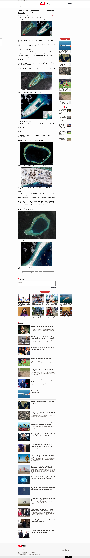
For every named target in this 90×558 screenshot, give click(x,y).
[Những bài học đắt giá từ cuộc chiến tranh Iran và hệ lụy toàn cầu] (65, 71)
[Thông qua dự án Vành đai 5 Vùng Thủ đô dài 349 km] (66, 311)
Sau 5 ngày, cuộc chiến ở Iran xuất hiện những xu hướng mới (63, 64)
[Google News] (54, 15)
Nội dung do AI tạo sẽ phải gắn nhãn (24, 316)
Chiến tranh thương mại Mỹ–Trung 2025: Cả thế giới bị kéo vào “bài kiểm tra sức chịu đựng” (42, 423)
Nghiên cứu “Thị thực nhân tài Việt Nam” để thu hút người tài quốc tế (51, 304)
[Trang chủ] (18, 7)
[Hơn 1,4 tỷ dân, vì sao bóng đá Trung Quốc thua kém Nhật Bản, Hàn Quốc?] (65, 83)
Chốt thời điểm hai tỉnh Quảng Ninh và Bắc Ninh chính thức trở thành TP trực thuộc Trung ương (66, 304)
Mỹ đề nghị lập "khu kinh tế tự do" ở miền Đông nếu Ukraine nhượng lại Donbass (43, 520)
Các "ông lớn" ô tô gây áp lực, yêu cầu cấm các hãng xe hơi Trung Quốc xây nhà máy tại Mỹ (42, 466)
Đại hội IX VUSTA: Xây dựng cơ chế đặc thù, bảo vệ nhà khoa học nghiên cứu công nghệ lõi (24, 304)
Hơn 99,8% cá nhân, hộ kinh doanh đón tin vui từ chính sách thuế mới (37, 304)
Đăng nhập (70, 3)
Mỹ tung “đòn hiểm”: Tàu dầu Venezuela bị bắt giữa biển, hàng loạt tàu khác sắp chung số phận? (43, 488)
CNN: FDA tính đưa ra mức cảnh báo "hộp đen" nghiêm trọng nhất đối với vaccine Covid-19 (42, 445)
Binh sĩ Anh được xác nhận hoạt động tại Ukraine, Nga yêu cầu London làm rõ (42, 456)
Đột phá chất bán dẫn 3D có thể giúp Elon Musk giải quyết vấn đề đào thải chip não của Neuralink (43, 477)
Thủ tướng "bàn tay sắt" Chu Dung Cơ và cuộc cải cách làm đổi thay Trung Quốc (62, 111)
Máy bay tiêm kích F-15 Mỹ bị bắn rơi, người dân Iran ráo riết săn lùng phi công (63, 102)
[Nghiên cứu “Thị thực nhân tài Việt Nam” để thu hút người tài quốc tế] (52, 298)
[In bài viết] (50, 15)
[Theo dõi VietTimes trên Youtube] (68, 551)
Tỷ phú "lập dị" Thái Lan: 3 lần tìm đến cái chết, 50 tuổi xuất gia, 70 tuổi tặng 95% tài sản (43, 434)
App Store (67, 557)
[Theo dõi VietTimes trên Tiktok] (69, 551)
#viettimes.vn (33, 272)
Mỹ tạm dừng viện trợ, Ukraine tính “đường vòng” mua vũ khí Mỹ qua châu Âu (62, 126)
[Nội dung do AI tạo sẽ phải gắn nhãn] (24, 311)
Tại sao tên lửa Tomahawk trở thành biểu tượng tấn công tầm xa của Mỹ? (63, 51)
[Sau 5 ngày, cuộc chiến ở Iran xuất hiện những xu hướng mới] (65, 58)
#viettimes (29, 272)
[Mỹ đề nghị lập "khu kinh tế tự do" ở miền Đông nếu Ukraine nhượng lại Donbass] (24, 523)
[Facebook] (48, 15)
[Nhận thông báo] (64, 3)
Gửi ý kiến (53, 287)
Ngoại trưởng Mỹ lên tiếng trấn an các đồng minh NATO (42, 380)
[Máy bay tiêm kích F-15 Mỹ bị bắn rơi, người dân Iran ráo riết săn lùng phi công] (65, 96)
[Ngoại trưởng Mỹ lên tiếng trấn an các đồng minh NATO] (24, 383)
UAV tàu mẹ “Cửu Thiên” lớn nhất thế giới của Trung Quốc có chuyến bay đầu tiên (43, 499)
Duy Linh (20, 15)
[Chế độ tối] (66, 3)
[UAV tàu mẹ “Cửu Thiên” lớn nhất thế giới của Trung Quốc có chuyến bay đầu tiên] (24, 502)
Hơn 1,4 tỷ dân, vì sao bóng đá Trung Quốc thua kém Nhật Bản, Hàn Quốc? (63, 89)
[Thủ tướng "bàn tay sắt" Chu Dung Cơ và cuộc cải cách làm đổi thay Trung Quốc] (69, 110)
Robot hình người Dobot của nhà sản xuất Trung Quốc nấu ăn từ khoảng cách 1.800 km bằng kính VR (62, 119)
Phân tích (20, 323)
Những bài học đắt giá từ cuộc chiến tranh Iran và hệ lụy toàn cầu (63, 76)
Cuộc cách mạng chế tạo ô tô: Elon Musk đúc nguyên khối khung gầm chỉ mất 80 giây (52, 317)
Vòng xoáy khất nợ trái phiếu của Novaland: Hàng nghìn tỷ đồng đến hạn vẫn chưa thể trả (37, 317)
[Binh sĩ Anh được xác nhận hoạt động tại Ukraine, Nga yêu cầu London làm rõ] (24, 458)
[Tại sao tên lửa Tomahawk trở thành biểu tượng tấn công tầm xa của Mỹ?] (65, 45)
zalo (66, 551)
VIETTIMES (45, 3)
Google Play (70, 557)
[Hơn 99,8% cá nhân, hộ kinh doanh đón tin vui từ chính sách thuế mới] (38, 298)
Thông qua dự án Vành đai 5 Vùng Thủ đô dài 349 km (65, 317)
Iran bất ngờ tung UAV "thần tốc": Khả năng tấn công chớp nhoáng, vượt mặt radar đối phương (42, 509)
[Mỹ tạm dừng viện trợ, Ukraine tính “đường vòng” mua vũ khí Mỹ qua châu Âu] (69, 125)
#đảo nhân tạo (24, 272)
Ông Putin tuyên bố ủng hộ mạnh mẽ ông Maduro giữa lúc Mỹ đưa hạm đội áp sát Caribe (42, 531)
